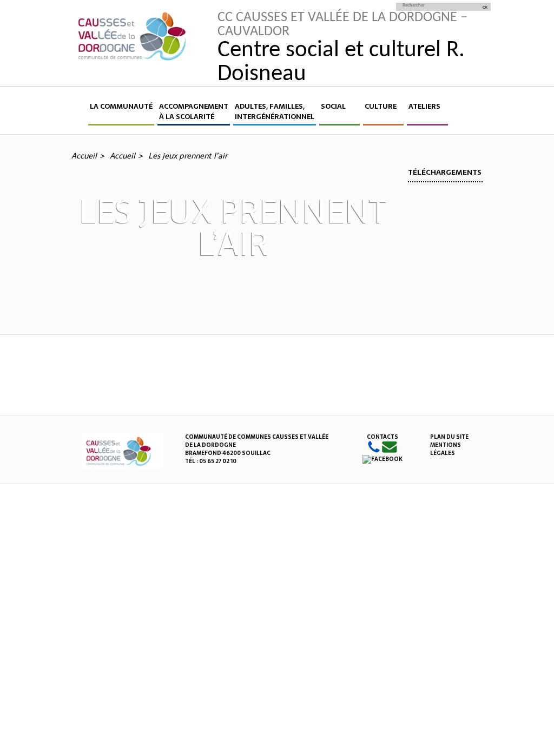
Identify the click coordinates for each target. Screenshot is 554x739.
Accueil (79, 113)
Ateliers (424, 106)
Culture (381, 106)
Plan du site (449, 436)
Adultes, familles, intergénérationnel (274, 111)
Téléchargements (445, 172)
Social (333, 106)
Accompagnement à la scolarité (193, 111)
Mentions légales (445, 449)
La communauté (121, 106)
